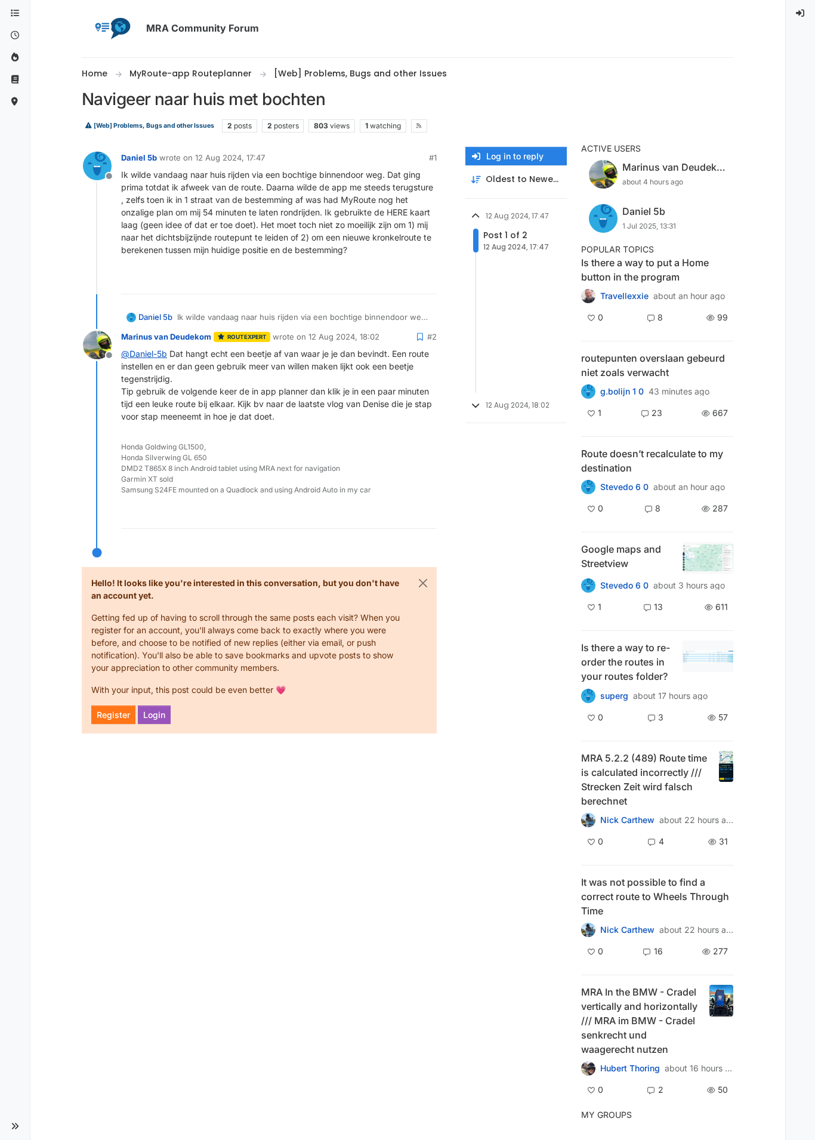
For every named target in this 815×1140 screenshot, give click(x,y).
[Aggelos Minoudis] (588, 487)
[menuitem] (801, 13)
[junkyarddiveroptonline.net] (588, 930)
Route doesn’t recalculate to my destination (652, 461)
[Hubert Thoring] (588, 820)
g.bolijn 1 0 (622, 391)
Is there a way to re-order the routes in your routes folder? (625, 662)
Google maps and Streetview (621, 556)
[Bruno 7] (588, 391)
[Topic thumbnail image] (708, 558)
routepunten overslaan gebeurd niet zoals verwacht (653, 365)
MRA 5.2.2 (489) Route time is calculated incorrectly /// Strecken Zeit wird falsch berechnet (644, 779)
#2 (432, 336)
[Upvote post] (384, 279)
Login (154, 715)
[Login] (801, 13)
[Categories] (15, 13)
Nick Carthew (627, 820)
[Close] (423, 583)
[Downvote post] (426, 279)
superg (614, 696)
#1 (433, 157)
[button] (15, 1126)
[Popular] (15, 57)
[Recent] (15, 35)
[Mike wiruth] (588, 296)
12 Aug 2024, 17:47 (230, 157)
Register (113, 715)
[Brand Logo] (112, 28)
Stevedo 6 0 (624, 487)
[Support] (15, 79)
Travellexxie (624, 296)
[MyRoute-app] (15, 101)
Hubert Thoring (630, 1068)
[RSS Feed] (419, 126)
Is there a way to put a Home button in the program (645, 270)
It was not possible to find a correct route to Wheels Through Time (655, 896)
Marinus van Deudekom (166, 336)
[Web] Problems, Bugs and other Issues (153, 126)
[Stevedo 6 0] (588, 585)
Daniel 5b (139, 157)
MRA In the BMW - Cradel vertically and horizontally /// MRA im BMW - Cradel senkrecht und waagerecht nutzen (639, 1020)
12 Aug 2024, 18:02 (343, 336)
